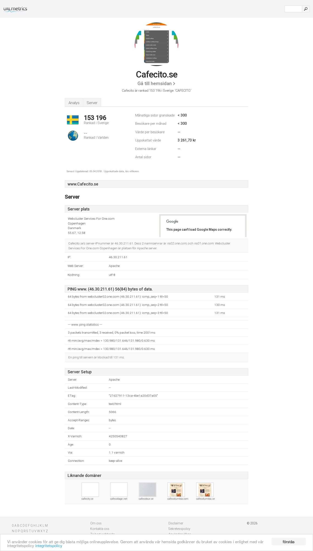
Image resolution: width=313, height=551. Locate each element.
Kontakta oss (99, 529)
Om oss (96, 523)
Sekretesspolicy (179, 529)
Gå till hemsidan (154, 83)
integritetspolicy (48, 545)
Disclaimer (175, 523)
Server (92, 102)
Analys (74, 102)
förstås (289, 541)
